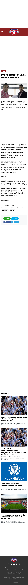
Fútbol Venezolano (6, 207)
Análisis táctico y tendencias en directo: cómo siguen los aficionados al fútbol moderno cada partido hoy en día (13, 451)
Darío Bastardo (5, 205)
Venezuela (12, 210)
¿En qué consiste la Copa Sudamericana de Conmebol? (11, 484)
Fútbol (3, 71)
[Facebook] (11, 564)
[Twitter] (8, 564)
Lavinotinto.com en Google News (13, 567)
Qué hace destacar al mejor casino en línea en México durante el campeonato (13, 516)
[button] (2, 32)
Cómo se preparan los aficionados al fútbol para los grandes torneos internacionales (14, 418)
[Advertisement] (14, 14)
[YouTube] (17, 564)
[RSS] (20, 564)
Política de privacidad (19, 569)
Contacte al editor (8, 569)
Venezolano (5, 210)
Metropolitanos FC (17, 207)
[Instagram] (14, 564)
